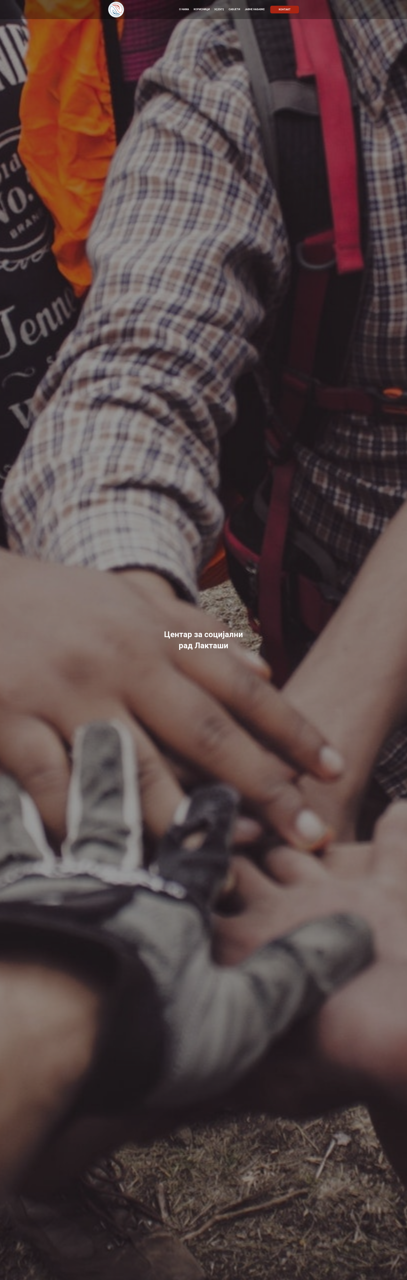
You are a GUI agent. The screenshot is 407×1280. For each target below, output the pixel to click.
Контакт (285, 9)
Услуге (219, 9)
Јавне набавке (255, 9)
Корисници (202, 9)
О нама (184, 9)
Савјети (234, 9)
